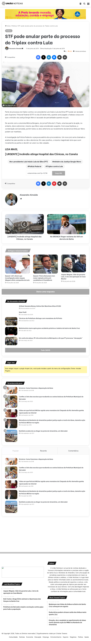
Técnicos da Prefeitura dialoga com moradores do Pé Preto (40, 318)
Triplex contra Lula (55, 166)
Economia (29, 637)
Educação (38, 637)
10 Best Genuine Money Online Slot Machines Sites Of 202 (40, 306)
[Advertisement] (45, 533)
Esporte (65, 637)
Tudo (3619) (45, 350)
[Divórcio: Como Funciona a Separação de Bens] (11, 390)
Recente (43, 451)
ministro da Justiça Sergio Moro (67, 161)
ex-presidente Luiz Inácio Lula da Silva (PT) (29, 161)
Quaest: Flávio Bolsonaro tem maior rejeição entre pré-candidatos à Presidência (44, 278)
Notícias (22, 637)
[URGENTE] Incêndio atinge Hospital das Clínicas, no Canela (41, 154)
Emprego (46, 637)
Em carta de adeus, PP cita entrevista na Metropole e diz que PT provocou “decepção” (51, 338)
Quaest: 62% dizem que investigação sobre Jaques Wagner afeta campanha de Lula (17, 278)
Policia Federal (35, 166)
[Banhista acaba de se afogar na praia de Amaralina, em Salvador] (11, 436)
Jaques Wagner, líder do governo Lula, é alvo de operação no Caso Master (73, 276)
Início (8, 26)
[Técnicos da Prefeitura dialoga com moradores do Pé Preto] (11, 321)
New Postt (23, 312)
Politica (14, 26)
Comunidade (13, 637)
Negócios (73, 637)
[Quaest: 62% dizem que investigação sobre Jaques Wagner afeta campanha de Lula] (17, 264)
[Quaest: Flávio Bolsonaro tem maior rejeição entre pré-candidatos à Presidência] (45, 264)
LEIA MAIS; (11, 149)
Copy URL (58, 173)
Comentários (73, 451)
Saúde (86, 637)
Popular (16, 451)
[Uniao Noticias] (12, 3)
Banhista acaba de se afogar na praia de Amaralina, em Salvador (43, 431)
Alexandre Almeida (15, 48)
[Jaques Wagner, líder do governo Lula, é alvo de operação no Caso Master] (73, 263)
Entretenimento (55, 637)
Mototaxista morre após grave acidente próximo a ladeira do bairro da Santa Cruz (49, 328)
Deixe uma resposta (45, 292)
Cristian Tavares (61, 633)
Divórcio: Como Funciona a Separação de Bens (36, 388)
